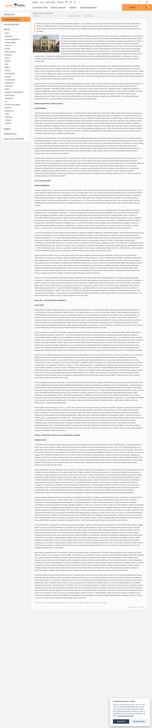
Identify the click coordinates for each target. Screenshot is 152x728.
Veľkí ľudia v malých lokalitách (14, 92)
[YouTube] (71, 2)
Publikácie (73, 7)
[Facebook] (66, 2)
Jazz (6, 101)
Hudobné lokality (10, 79)
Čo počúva (8, 120)
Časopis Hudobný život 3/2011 (53, 15)
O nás (42, 2)
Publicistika (8, 55)
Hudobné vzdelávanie (88, 7)
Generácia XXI (9, 98)
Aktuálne (7, 48)
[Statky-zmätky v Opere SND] (48, 44)
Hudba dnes (8, 117)
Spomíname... (9, 86)
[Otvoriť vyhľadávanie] (139, 2)
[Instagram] (75, 2)
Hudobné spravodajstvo (12, 39)
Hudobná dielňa (10, 73)
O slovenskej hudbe (40, 7)
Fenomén (8, 61)
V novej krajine (9, 83)
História (7, 58)
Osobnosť (8, 70)
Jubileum (7, 67)
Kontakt (35, 2)
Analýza (7, 89)
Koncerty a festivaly (58, 7)
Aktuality (60, 2)
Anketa (7, 114)
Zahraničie (8, 123)
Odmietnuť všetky (139, 721)
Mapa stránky (50, 2)
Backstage (8, 107)
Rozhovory (8, 45)
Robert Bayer (89, 15)
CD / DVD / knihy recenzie (12, 104)
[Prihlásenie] (79, 2)
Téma (6, 64)
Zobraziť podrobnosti (126, 716)
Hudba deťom (9, 111)
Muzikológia (8, 36)
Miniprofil (8, 76)
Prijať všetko (121, 721)
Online (7, 33)
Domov (35, 15)
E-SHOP (132, 7)
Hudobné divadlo (10, 42)
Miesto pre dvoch (10, 52)
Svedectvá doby (10, 95)
